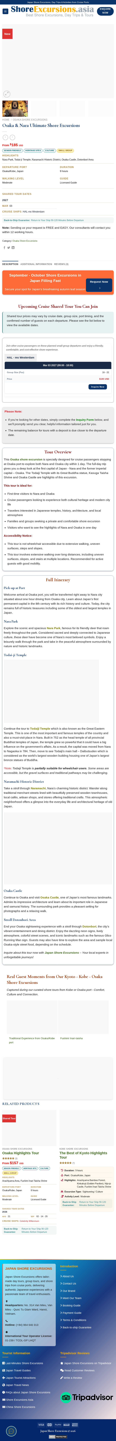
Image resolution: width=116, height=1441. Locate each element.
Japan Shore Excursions (62, 952)
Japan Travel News (17, 1385)
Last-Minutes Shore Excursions (24, 1363)
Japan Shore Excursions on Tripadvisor (87, 1363)
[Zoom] (6, 94)
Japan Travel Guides (18, 1370)
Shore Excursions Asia (19, 1399)
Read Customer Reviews (79, 1370)
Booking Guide (71, 1305)
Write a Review (72, 1377)
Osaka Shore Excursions (30, 119)
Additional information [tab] (36, 264)
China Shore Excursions (20, 1407)
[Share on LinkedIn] (13, 247)
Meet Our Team (71, 1298)
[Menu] (5, 11)
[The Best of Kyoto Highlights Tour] (87, 1128)
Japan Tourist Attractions (20, 1377)
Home (6, 119)
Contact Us (69, 1283)
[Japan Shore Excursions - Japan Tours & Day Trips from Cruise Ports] (53, 11)
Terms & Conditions (74, 1320)
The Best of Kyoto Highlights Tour (83, 1155)
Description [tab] (10, 264)
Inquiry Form (85, 419)
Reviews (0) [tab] (61, 264)
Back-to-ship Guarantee (76, 1327)
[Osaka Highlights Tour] (29, 1128)
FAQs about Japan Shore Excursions (27, 1392)
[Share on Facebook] (4, 247)
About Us (68, 1276)
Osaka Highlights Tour (20, 1153)
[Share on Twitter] (8, 247)
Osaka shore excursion (26, 459)
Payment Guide (71, 1312)
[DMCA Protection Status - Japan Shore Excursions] (58, 1436)
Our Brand (68, 1290)
